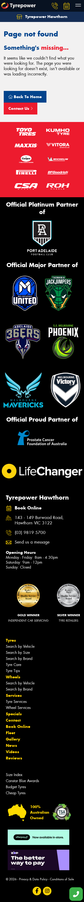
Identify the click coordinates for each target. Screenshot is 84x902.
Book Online (18, 726)
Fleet (10, 732)
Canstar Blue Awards (22, 780)
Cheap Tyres (15, 793)
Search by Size (18, 652)
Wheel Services (18, 707)
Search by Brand (19, 658)
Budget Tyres (16, 786)
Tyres (11, 640)
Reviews (14, 758)
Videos (12, 751)
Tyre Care (13, 664)
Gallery (13, 739)
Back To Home (27, 96)
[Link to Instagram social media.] (47, 891)
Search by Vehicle (20, 646)
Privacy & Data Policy (33, 879)
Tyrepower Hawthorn (45, 16)
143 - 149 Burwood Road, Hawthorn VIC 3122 (39, 520)
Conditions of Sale (62, 879)
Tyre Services (16, 701)
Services (14, 695)
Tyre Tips (13, 670)
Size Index (14, 774)
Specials (14, 713)
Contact (13, 720)
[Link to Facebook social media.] (37, 891)
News (11, 745)
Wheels (13, 677)
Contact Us (19, 108)
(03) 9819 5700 (30, 532)
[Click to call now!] (55, 6)
